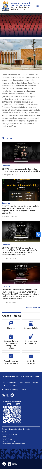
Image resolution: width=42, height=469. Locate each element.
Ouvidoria (5, 432)
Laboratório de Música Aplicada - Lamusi (20, 8)
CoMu (4, 436)
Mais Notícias (31, 308)
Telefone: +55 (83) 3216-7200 (15, 389)
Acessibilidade (7, 439)
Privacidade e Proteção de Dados (13, 444)
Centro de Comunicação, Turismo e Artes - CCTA (21, 4)
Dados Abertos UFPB (9, 441)
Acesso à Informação (9, 434)
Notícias (7, 138)
